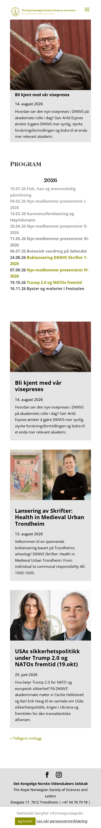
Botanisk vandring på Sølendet (57, 251)
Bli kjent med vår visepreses (42, 94)
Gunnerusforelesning (47, 213)
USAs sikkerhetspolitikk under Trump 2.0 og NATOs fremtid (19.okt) (47, 657)
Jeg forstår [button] (25, 821)
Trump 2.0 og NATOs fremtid (54, 282)
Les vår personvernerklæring (62, 820)
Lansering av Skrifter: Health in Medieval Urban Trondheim (49, 517)
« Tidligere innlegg (25, 738)
